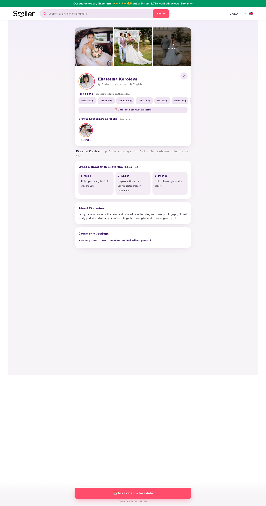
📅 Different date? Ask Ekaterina (133, 109)
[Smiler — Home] (24, 14)
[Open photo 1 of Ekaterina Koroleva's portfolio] (94, 46)
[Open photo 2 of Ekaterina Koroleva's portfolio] (133, 46)
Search (161, 13)
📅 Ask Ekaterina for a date (133, 493)
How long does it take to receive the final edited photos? (114, 240)
